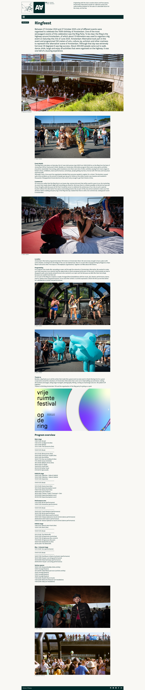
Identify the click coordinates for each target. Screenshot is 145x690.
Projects (25, 22)
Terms (24, 688)
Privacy (30, 688)
